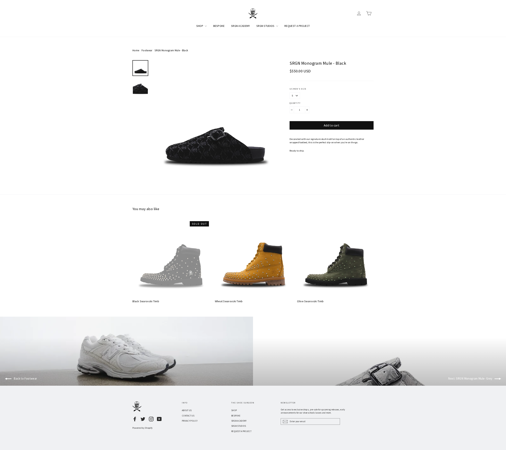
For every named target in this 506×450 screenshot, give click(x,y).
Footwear (147, 50)
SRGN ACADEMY (240, 26)
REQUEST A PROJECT (297, 26)
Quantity (295, 103)
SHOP (200, 26)
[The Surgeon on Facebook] (134, 419)
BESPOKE (219, 26)
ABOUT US (187, 410)
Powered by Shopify (142, 427)
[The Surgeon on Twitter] (143, 419)
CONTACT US (188, 415)
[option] (213, 121)
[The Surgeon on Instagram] (151, 419)
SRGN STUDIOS (265, 26)
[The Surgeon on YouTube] (159, 419)
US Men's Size (298, 89)
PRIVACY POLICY (189, 420)
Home (135, 50)
